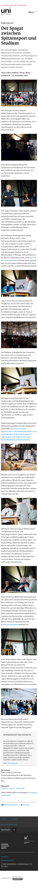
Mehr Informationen (10, 763)
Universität (20, 788)
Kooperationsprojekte (9, 624)
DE (14, 830)
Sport (12, 788)
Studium (4, 788)
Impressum (4, 857)
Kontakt (14, 819)
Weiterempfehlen (11, 805)
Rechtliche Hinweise (7, 860)
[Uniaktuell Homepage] (6, 11)
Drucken (26, 805)
